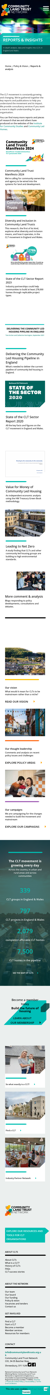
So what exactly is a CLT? (17, 1084)
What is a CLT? (12, 1262)
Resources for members (17, 1333)
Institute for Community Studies (21, 125)
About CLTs (11, 1259)
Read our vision (16, 701)
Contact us (10, 1306)
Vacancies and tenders (16, 1303)
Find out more (36, 1388)
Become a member (14, 1327)
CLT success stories (15, 1271)
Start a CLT (10, 1324)
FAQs (7, 1268)
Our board (10, 1294)
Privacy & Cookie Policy (15, 1381)
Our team (10, 1291)
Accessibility (30, 1381)
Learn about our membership (22, 1020)
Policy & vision (12, 1300)
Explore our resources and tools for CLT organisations (24, 1235)
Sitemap (37, 1379)
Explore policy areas (20, 762)
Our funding (11, 1297)
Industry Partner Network (18, 1178)
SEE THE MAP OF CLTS (23, 973)
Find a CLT (11, 1130)
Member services (13, 1330)
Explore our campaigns (22, 826)
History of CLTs (12, 1265)
